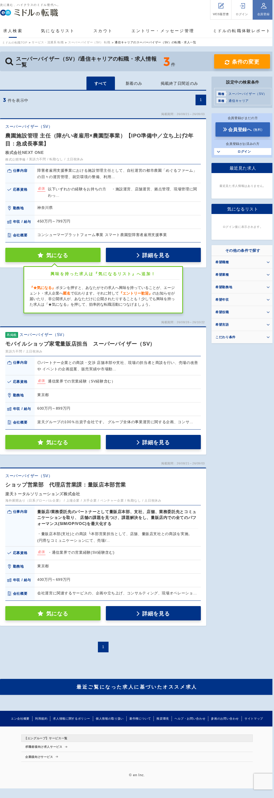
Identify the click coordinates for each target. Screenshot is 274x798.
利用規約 (41, 718)
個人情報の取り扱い (110, 718)
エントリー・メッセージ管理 (162, 30)
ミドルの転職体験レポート (242, 30)
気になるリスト (58, 30)
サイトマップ (253, 718)
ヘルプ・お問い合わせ (190, 718)
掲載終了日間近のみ (179, 83)
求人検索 (13, 30)
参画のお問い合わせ (225, 718)
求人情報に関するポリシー (71, 718)
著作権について (140, 718)
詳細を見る (156, 255)
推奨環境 (162, 718)
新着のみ (134, 83)
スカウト (103, 30)
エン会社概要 (20, 718)
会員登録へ (245, 129)
